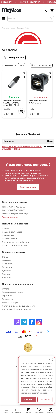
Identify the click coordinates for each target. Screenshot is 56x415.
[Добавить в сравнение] (24, 77)
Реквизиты (7, 264)
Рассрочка (7, 299)
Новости (6, 277)
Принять (28, 399)
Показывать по (9, 65)
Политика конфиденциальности (18, 306)
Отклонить (45, 399)
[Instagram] (39, 322)
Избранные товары (12, 232)
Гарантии (7, 295)
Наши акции (8, 235)
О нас (5, 257)
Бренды (6, 274)
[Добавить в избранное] (24, 73)
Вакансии (7, 267)
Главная (6, 228)
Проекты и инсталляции (14, 245)
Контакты (7, 260)
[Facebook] (32, 322)
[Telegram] (24, 322)
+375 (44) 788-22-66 (15, 207)
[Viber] (17, 322)
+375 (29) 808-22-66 (15, 210)
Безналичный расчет (13, 292)
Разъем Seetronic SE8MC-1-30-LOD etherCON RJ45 (22, 147)
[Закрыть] (51, 359)
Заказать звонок (10, 217)
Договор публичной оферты (16, 309)
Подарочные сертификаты (15, 242)
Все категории (9, 238)
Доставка (6, 270)
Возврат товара (10, 302)
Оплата (5, 289)
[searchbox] (30, 18)
